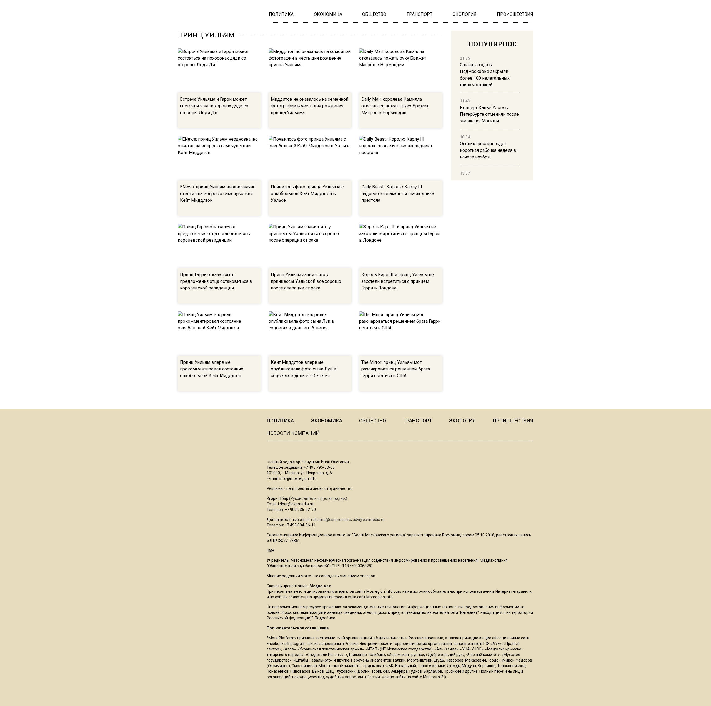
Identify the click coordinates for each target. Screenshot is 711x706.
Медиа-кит (320, 586)
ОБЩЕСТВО (372, 420)
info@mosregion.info (298, 478)
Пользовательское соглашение (298, 628)
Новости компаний (293, 433)
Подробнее (325, 618)
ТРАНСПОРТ (417, 420)
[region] (490, 116)
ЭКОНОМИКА (326, 420)
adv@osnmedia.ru (369, 519)
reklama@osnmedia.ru (331, 519)
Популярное (492, 43)
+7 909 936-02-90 (300, 509)
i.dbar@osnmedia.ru (295, 504)
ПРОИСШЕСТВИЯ (513, 420)
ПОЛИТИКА (280, 420)
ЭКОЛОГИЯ (462, 420)
